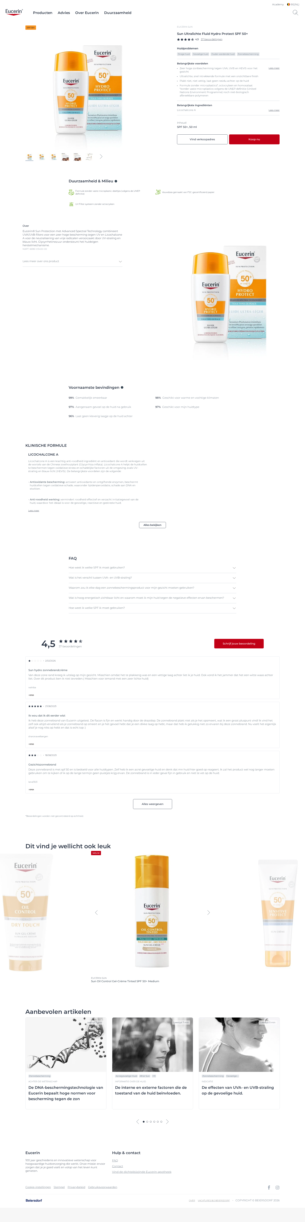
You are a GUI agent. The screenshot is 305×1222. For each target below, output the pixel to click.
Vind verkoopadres (202, 139)
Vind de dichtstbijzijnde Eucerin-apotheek (141, 1172)
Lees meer (274, 110)
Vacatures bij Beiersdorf (214, 1200)
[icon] (269, 1187)
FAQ (115, 1160)
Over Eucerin (87, 13)
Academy (278, 4)
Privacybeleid (76, 1187)
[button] (72, 262)
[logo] (14, 12)
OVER (192, 1200)
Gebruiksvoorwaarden (102, 1187)
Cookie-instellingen (38, 1187)
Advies (64, 13)
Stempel (59, 1187)
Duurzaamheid (117, 13)
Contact (117, 1166)
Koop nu (254, 139)
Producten (42, 13)
